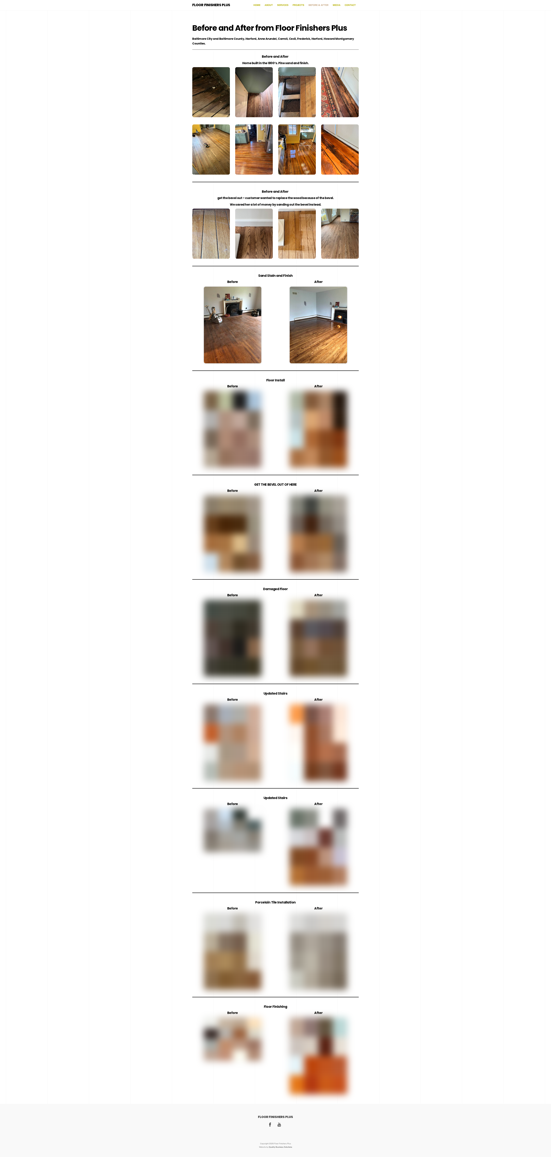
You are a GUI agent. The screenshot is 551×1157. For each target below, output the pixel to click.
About (269, 5)
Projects (298, 5)
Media (337, 5)
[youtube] (280, 1124)
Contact (350, 5)
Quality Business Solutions (280, 1147)
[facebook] (270, 1124)
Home (256, 5)
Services (282, 5)
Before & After (318, 5)
